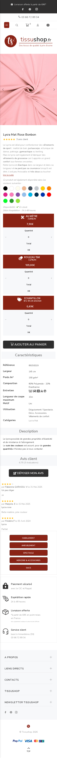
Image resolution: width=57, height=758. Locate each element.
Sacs (28, 568)
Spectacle (28, 553)
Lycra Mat (33, 420)
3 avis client (22, 139)
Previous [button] (3, 89)
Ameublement (28, 545)
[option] (28, 89)
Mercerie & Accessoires (28, 560)
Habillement (28, 538)
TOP (28, 751)
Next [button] (54, 89)
